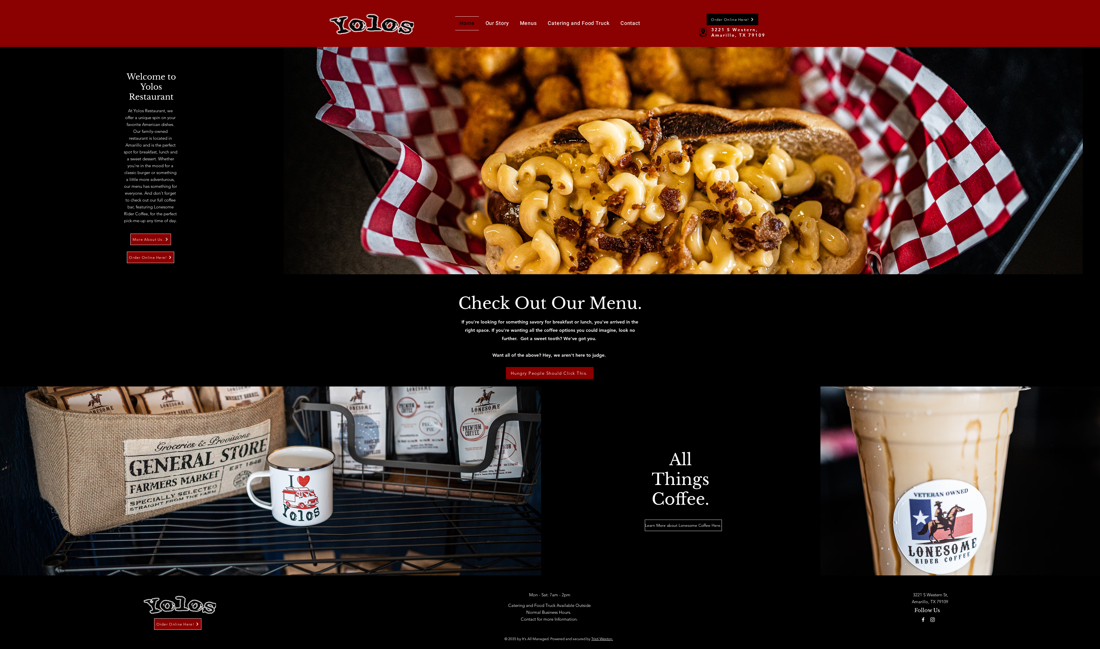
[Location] (703, 32)
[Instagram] (933, 620)
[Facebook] (923, 620)
